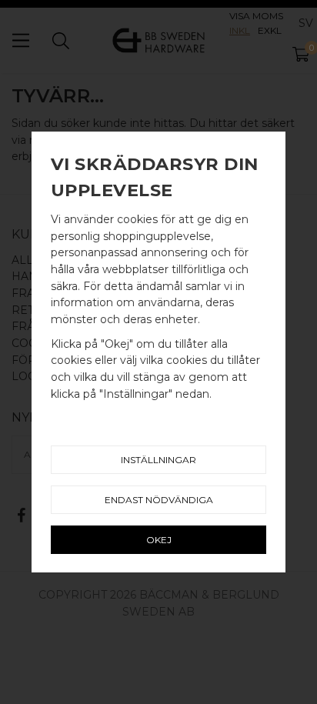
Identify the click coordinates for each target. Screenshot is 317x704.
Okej (159, 540)
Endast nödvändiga (159, 499)
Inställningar (158, 459)
